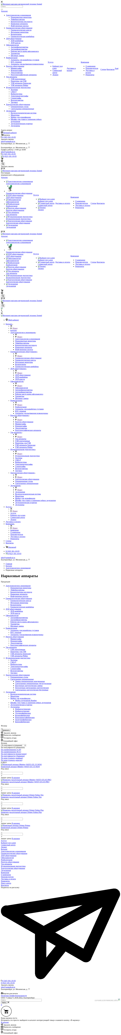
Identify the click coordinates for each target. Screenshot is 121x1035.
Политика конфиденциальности (14, 996)
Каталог (4, 11)
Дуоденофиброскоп (23, 713)
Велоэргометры (17, 100)
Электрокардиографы (19, 96)
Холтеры (14, 90)
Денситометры (17, 73)
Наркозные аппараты (19, 24)
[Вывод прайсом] (5, 762)
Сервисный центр (57, 71)
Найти (4, 1002)
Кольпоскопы (16, 34)
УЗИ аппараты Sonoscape (21, 83)
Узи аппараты (11, 77)
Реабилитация (11, 58)
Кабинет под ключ (45, 201)
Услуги (50, 62)
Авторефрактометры (19, 49)
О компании (90, 66)
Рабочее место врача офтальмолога (25, 51)
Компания (85, 62)
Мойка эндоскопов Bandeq (26, 700)
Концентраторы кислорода (21, 22)
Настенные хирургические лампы (29, 686)
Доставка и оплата (71, 69)
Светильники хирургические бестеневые (31, 690)
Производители (92, 68)
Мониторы (15, 115)
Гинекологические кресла (21, 30)
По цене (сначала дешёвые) (12, 758)
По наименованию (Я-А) (11, 752)
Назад (14, 328)
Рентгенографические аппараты (24, 75)
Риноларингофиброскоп (25, 717)
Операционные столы (19, 107)
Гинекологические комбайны (22, 36)
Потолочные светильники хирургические (32, 688)
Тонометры (15, 53)
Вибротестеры (16, 94)
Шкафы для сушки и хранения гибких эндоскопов (30, 703)
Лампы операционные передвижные (30, 681)
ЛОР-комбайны (17, 41)
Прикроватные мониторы (21, 17)
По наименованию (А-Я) (11, 750)
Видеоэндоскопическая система (23, 113)
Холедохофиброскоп (23, 720)
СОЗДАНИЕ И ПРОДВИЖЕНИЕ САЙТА (106, 1000)
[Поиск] (2, 9)
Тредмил (14, 102)
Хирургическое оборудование (18, 104)
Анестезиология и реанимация (18, 15)
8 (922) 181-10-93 (10, 156)
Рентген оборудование (15, 66)
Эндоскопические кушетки (22, 124)
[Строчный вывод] (4, 762)
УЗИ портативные (18, 79)
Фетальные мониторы (19, 32)
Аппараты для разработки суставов (25, 60)
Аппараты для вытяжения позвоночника (27, 64)
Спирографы (16, 98)
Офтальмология (12, 45)
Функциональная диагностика (18, 87)
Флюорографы (16, 70)
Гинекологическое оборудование (19, 28)
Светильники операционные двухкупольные (33, 683)
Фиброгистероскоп (22, 709)
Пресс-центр (6, 883)
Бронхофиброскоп (22, 722)
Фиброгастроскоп (22, 711)
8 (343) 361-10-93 (9, 137)
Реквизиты (90, 75)
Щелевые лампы (17, 56)
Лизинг (55, 75)
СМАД (13, 92)
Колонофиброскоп (22, 715)
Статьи (103, 69)
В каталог (5, 1022)
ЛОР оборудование (14, 39)
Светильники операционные (22, 109)
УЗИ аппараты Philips (19, 85)
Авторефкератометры (19, 47)
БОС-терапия (16, 62)
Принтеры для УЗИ (18, 81)
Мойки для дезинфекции (21, 117)
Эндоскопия (11, 111)
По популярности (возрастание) (14, 754)
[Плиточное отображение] (2, 762)
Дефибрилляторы (18, 19)
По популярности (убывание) (13, 756)
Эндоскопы (15, 126)
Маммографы (16, 68)
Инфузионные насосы (20, 26)
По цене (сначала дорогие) (11, 760)
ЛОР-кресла (15, 43)
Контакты (111, 69)
